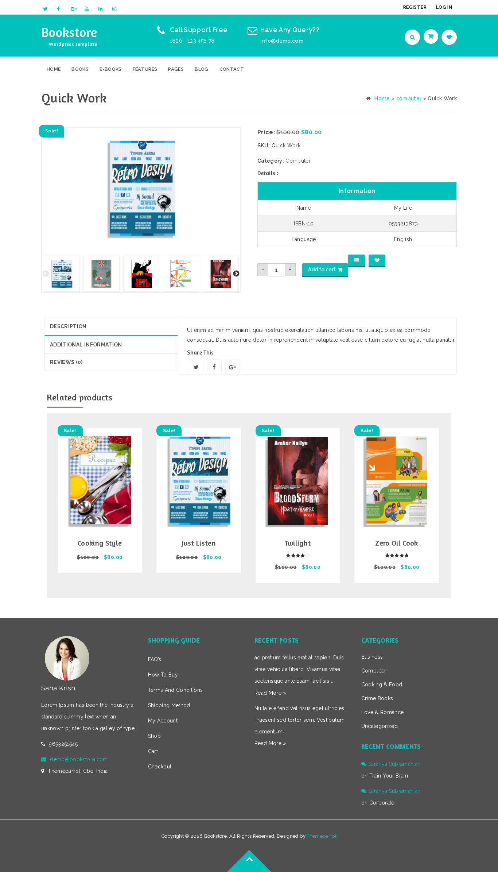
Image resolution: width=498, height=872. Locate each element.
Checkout (160, 767)
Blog (201, 69)
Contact (231, 69)
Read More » (270, 693)
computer (409, 98)
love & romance (382, 712)
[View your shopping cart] (432, 36)
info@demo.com (281, 41)
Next (236, 274)
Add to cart (322, 269)
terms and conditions (175, 690)
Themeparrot (321, 836)
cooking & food (381, 684)
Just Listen (199, 542)
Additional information (86, 345)
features (145, 69)
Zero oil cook (396, 542)
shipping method (169, 705)
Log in (444, 7)
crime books (377, 698)
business (372, 657)
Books (80, 69)
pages (176, 69)
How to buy (163, 675)
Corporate (381, 803)
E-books (110, 69)
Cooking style (100, 542)
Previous (45, 274)
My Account (163, 721)
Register (415, 7)
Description (68, 326)
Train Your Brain (388, 776)
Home (54, 69)
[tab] (111, 327)
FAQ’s (155, 659)
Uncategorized (379, 726)
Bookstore (69, 32)
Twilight (298, 542)
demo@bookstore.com (79, 759)
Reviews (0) (66, 362)
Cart (153, 751)
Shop (154, 736)
